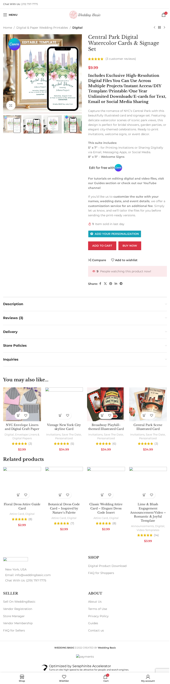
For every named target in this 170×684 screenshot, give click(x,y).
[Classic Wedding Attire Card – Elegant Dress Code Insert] (106, 483)
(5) (72, 443)
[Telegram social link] (121, 283)
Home (7, 27)
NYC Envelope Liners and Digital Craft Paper (22, 427)
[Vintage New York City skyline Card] (64, 404)
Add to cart (102, 245)
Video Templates (148, 530)
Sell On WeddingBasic (19, 601)
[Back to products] (159, 27)
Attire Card (17, 513)
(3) (30, 443)
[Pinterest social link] (110, 283)
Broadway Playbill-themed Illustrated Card (106, 427)
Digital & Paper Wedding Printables (42, 27)
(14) (156, 535)
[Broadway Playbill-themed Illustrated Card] (106, 404)
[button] (18, 415)
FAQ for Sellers (14, 630)
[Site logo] (85, 14)
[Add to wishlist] (25, 415)
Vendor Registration (17, 609)
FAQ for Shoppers (101, 573)
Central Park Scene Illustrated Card (148, 427)
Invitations (53, 434)
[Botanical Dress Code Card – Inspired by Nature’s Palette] (64, 483)
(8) (30, 519)
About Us (95, 601)
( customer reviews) (121, 59)
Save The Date (71, 434)
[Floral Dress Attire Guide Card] (22, 483)
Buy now (130, 245)
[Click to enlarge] (11, 105)
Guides (93, 623)
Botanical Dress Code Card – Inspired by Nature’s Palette (64, 508)
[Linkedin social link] (115, 283)
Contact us (96, 630)
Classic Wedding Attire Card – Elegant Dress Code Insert (106, 508)
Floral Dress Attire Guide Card (22, 506)
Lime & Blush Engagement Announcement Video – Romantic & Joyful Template (148, 512)
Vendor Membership (18, 623)
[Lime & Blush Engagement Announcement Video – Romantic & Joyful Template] (148, 483)
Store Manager (14, 616)
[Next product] (164, 27)
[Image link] (15, 560)
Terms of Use (97, 609)
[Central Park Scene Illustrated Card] (148, 404)
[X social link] (105, 283)
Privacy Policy (98, 616)
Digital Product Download (107, 566)
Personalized (64, 438)
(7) (72, 523)
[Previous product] (154, 27)
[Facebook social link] (100, 283)
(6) (114, 443)
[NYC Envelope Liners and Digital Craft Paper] (22, 404)
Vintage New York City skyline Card (64, 427)
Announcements (142, 526)
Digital (77, 27)
